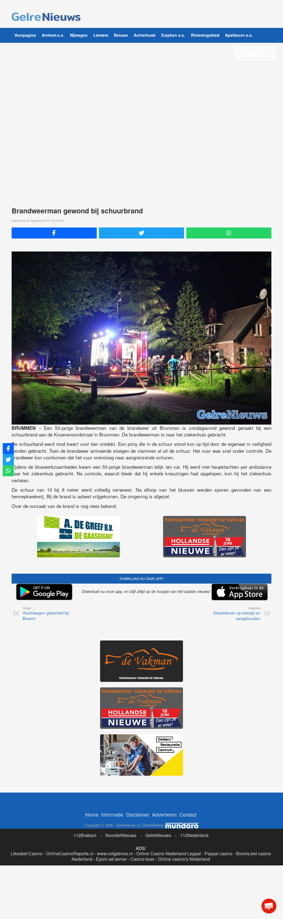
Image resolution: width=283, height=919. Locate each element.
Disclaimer (137, 814)
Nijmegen (79, 35)
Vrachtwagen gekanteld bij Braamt (46, 613)
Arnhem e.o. (53, 35)
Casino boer (142, 859)
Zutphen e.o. (173, 35)
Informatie (112, 814)
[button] (268, 906)
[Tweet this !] (141, 233)
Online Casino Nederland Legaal (168, 853)
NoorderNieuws (120, 835)
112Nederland (194, 835)
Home (91, 814)
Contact (187, 814)
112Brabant (84, 835)
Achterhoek (145, 35)
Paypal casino (218, 853)
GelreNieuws (158, 835)
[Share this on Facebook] (54, 233)
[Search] (240, 53)
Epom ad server (111, 859)
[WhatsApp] (228, 233)
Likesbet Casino (27, 853)
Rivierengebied (205, 35)
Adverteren (164, 814)
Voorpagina (25, 35)
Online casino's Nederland (184, 859)
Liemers (100, 35)
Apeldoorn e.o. (239, 35)
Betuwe (121, 35)
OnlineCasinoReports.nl (69, 853)
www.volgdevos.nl (115, 853)
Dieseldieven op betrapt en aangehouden (236, 613)
